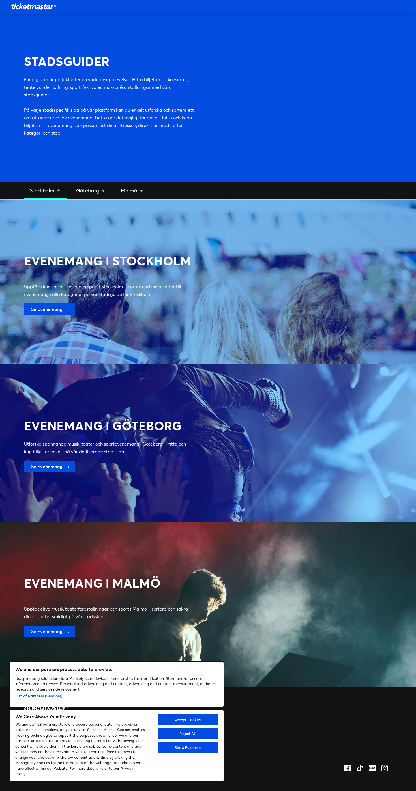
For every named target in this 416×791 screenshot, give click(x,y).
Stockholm (43, 190)
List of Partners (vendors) (38, 695)
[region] (116, 721)
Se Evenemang (47, 309)
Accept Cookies (188, 719)
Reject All (187, 733)
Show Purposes (188, 747)
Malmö (130, 190)
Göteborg (88, 190)
